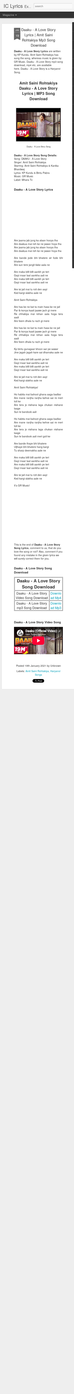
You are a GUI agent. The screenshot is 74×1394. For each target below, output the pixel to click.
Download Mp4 (55, 595)
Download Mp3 (55, 605)
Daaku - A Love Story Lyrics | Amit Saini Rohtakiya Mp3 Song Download (38, 37)
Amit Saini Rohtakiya (37, 671)
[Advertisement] (38, 216)
